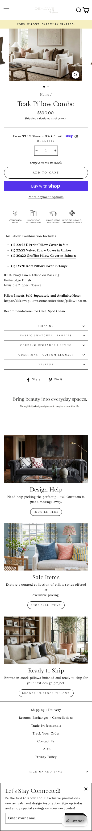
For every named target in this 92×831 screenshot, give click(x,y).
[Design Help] (46, 459)
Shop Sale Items (46, 605)
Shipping (30, 118)
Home (44, 95)
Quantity (46, 141)
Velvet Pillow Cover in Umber (48, 250)
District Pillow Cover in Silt (47, 245)
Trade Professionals (46, 726)
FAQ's (46, 749)
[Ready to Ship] (46, 640)
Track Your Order (46, 733)
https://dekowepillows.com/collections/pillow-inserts (45, 301)
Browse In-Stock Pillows (46, 693)
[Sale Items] (46, 547)
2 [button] (48, 87)
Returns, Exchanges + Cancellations (46, 718)
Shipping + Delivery (46, 710)
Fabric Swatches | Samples (46, 335)
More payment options (46, 197)
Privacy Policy (46, 757)
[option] (46, 24)
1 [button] (44, 87)
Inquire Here (46, 512)
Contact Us (45, 741)
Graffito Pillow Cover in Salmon (51, 256)
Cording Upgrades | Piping (46, 345)
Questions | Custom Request (46, 354)
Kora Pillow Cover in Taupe (47, 266)
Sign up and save (46, 771)
